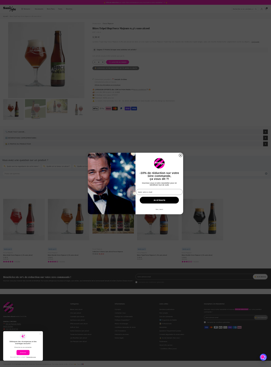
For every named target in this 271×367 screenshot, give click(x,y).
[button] (263, 357)
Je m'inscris (159, 200)
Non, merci (159, 209)
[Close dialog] (180, 155)
